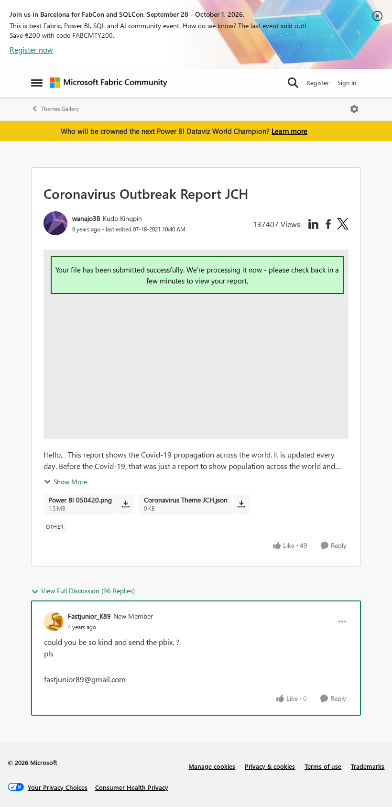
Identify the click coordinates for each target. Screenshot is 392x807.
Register (317, 82)
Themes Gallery (60, 108)
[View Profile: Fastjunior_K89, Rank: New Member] (53, 621)
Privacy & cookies (270, 766)
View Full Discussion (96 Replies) (88, 590)
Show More (70, 481)
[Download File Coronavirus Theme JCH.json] (241, 504)
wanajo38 (86, 218)
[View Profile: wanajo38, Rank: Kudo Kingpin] (55, 223)
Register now (31, 49)
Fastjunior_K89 (89, 616)
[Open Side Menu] (36, 83)
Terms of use (323, 766)
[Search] (293, 82)
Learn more (289, 131)
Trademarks (367, 766)
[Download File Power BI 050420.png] (125, 504)
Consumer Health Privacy (131, 787)
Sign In (347, 82)
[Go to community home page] (108, 82)
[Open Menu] (354, 109)
